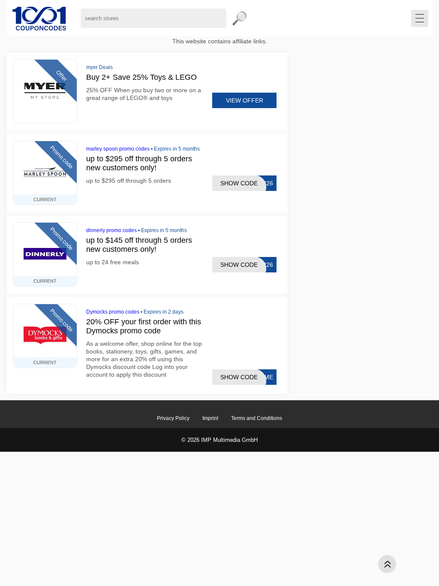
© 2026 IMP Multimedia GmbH (219, 440)
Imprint (210, 418)
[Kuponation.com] (39, 18)
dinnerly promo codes (111, 230)
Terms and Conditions (256, 418)
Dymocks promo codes (112, 312)
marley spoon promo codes (118, 149)
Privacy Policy (173, 418)
